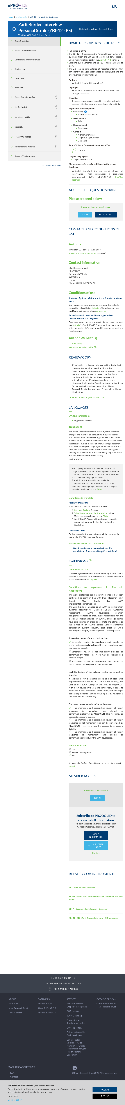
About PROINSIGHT (47, 1012)
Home (10, 17)
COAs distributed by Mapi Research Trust (106, 1005)
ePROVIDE (14, 1003)
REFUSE (105, 1096)
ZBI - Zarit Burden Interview (82, 887)
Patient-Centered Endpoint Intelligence (77, 1005)
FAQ (12, 1073)
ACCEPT (105, 1089)
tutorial (96, 308)
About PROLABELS (47, 1008)
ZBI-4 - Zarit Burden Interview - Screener (88, 909)
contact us (101, 311)
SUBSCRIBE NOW (98, 845)
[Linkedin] (74, 1070)
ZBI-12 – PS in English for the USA (88, 397)
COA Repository (74, 1027)
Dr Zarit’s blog (75, 343)
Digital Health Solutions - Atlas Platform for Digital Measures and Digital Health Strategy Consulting (77, 1047)
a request (92, 579)
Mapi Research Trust (18, 1008)
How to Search (15, 1012)
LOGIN (85, 214)
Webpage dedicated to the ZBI (83, 347)
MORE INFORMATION (96, 835)
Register (87, 510)
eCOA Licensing (74, 1015)
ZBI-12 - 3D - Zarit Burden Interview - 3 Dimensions (93, 918)
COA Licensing (74, 1011)
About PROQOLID (46, 1003)
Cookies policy (15, 1099)
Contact (96, 853)
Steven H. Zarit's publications (82, 253)
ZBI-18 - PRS (105, 59)
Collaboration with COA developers (76, 1033)
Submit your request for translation (90, 513)
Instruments (21, 17)
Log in (77, 510)
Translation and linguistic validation (76, 1022)
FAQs (99, 489)
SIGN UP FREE (106, 214)
